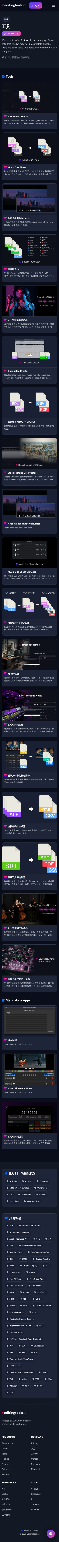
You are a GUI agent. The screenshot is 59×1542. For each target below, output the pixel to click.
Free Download (16, 1286)
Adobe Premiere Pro (18, 1239)
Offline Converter (43, 1306)
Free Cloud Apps (37, 1279)
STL (23, 1352)
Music (12, 1306)
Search (5, 1474)
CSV (11, 1259)
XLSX (39, 1386)
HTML (12, 1292)
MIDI (25, 1299)
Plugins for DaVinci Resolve (21, 1319)
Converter (44, 1181)
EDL (47, 1265)
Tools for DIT (15, 1366)
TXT (11, 1379)
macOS (42, 1194)
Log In (36, 5)
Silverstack (39, 1346)
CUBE (24, 1259)
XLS (27, 1386)
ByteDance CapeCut (40, 1252)
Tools (4, 1453)
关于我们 (35, 1453)
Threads (35, 1504)
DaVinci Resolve (43, 1259)
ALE (38, 1239)
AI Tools (13, 1181)
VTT (37, 1379)
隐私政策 (6, 1504)
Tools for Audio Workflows (21, 1359)
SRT (11, 1352)
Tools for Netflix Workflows (21, 1372)
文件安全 (6, 1499)
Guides (5, 1469)
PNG (41, 1326)
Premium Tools (16, 1332)
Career (34, 1459)
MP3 (38, 1299)
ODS (25, 1306)
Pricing (34, 1443)
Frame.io (33, 1272)
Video (24, 1379)
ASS (11, 1246)
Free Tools (36, 1286)
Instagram (36, 1494)
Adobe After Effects (31, 1225)
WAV (50, 1379)
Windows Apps (33, 1201)
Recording (14, 1201)
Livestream (26, 1194)
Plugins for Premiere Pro (20, 1326)
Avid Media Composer (31, 1246)
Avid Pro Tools (15, 1252)
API (49, 1239)
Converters (7, 1448)
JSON (12, 1299)
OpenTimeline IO (16, 1312)
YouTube (35, 1489)
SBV (24, 1346)
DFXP (11, 1265)
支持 (33, 1448)
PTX (11, 1346)
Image (26, 1292)
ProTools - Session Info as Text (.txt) (25, 1339)
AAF (11, 1225)
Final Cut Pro (15, 1272)
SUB (36, 1352)
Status (5, 1494)
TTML (44, 1372)
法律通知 (6, 1514)
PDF (34, 1312)
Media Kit (36, 1469)
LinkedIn (35, 1509)
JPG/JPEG (41, 1292)
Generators (42, 1188)
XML (11, 1392)
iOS (10, 1194)
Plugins (5, 1459)
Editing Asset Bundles (19, 1188)
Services (35, 1464)
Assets (28, 1181)
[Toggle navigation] (53, 5)
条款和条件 (7, 1509)
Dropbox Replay (30, 1265)
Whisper (13, 1386)
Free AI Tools (15, 1279)
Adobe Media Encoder (19, 1232)
